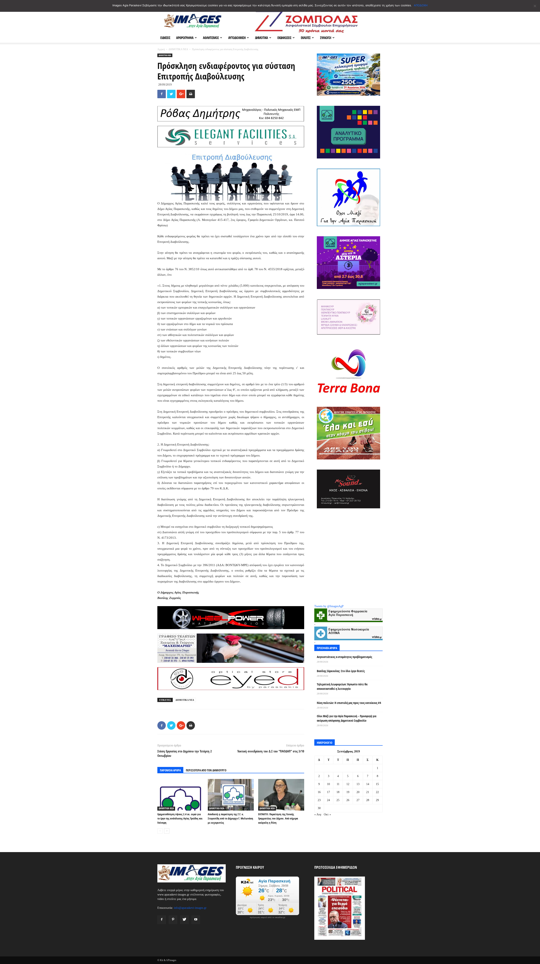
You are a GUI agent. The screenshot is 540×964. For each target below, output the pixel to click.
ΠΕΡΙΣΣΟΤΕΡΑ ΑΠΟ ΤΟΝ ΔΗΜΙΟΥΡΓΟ (206, 770)
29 (377, 800)
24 (328, 800)
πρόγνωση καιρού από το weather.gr (267, 917)
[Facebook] (161, 920)
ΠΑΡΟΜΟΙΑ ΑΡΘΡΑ (170, 770)
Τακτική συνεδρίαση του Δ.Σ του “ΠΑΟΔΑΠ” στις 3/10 (270, 751)
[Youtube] (196, 920)
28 (367, 800)
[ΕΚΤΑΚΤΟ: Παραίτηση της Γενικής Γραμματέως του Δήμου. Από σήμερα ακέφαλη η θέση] (281, 795)
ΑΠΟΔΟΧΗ (421, 5)
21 (367, 792)
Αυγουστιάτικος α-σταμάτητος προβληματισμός (344, 657)
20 (357, 792)
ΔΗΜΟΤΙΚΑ (261, 37)
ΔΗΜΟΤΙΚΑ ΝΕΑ (178, 49)
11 (338, 784)
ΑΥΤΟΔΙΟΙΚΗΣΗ (237, 37)
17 (328, 792)
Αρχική (161, 49)
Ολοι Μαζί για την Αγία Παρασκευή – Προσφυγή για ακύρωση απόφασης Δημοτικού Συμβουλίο (346, 718)
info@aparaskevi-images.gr (190, 907)
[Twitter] (184, 920)
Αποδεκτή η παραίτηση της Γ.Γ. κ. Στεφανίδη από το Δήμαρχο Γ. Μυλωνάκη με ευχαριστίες (230, 818)
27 (357, 800)
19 (347, 792)
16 (319, 792)
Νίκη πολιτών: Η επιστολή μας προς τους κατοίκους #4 (349, 703)
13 (357, 784)
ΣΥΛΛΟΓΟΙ (325, 37)
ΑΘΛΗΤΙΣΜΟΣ (211, 37)
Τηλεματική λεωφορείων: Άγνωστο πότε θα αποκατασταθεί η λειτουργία (342, 686)
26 (347, 800)
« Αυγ (317, 814)
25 (337, 800)
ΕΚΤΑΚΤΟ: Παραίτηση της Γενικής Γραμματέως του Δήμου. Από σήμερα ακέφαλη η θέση (278, 818)
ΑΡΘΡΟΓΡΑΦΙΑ (184, 37)
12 (347, 784)
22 (377, 792)
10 (328, 784)
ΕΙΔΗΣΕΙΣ (165, 37)
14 (367, 784)
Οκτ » (327, 814)
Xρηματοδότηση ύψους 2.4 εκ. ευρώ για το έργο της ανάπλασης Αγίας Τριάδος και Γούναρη (179, 818)
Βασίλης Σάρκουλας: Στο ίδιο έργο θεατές (341, 671)
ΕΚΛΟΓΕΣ (305, 37)
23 (319, 800)
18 (337, 792)
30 (319, 808)
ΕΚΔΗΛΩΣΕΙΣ (284, 37)
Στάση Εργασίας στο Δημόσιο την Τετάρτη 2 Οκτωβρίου (184, 753)
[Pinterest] (173, 920)
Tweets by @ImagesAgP (329, 606)
